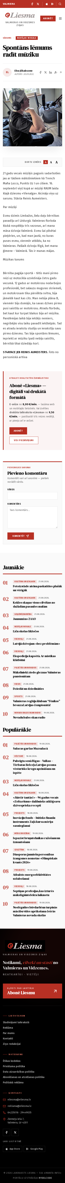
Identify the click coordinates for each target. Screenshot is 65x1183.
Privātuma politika (14, 1066)
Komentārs (14, 504)
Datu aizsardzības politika (18, 1071)
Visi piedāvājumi (24, 440)
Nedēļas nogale (26, 38)
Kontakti (8, 1038)
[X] (38, 4)
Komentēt (18, 536)
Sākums (7, 38)
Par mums (8, 1033)
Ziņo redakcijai (12, 1043)
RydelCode (45, 1178)
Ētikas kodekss (11, 1061)
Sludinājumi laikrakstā (16, 1022)
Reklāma (8, 1027)
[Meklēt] (59, 4)
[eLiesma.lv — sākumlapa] (20, 15)
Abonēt (48, 18)
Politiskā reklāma (13, 1082)
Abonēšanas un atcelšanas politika (23, 1077)
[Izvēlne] (60, 18)
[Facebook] (32, 4)
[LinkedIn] (50, 72)
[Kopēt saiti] (60, 72)
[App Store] (47, 4)
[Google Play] (52, 4)
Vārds (11, 489)
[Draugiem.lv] (55, 72)
